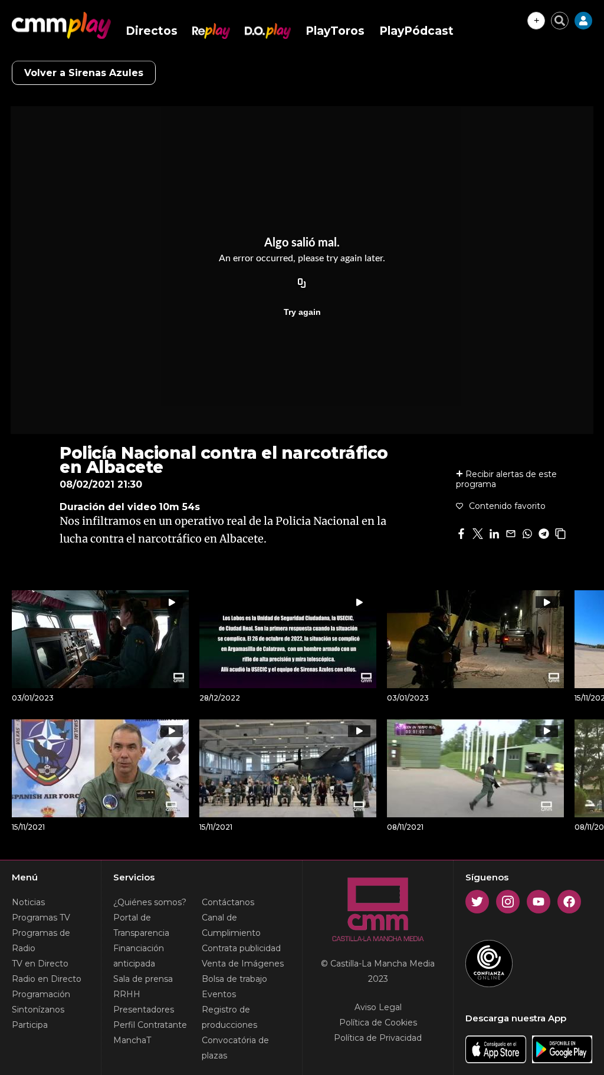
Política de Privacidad (378, 1038)
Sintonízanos (38, 1009)
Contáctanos (228, 902)
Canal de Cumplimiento (231, 925)
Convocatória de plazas (235, 1048)
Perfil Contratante (150, 1025)
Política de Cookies (378, 1022)
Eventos (219, 994)
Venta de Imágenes (243, 963)
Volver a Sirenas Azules (83, 72)
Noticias (28, 902)
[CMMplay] (61, 25)
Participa (30, 1025)
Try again (302, 312)
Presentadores (143, 1009)
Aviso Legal (378, 1007)
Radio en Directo (46, 979)
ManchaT (132, 1040)
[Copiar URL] (302, 283)
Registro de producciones (229, 1017)
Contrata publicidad (241, 948)
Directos (152, 31)
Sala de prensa (143, 979)
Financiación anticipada (138, 956)
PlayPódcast (416, 31)
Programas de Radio (41, 941)
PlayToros (335, 31)
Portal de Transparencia (141, 925)
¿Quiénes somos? (149, 902)
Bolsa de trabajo (234, 979)
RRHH (126, 994)
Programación (41, 994)
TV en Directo (40, 963)
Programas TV (41, 917)
